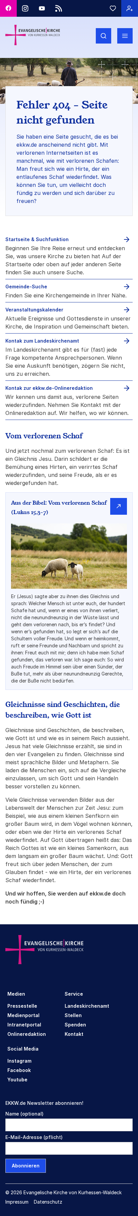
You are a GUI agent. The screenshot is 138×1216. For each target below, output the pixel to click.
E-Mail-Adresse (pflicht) (34, 1137)
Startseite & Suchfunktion (37, 239)
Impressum (16, 1202)
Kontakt (74, 1034)
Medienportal (23, 1015)
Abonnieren (26, 1165)
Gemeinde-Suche (26, 286)
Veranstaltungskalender (34, 309)
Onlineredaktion (26, 1034)
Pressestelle (22, 1006)
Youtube (17, 1079)
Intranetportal (24, 1024)
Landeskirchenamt (87, 1006)
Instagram (19, 1061)
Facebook (19, 1070)
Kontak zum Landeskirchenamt (42, 341)
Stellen (73, 1015)
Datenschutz (48, 1202)
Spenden (75, 1024)
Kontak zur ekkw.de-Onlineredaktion (49, 388)
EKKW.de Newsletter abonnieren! (44, 1103)
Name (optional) (24, 1114)
